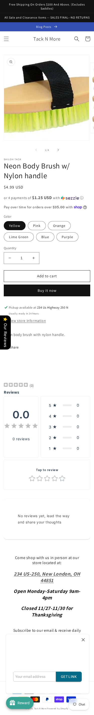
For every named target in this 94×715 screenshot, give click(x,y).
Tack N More (40, 708)
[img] (16, 385)
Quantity (10, 248)
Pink (37, 225)
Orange (59, 225)
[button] (6, 38)
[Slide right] (58, 149)
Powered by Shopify (57, 708)
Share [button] (14, 347)
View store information (27, 320)
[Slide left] (36, 149)
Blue (45, 237)
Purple (67, 237)
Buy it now (47, 290)
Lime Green (19, 237)
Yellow (14, 225)
